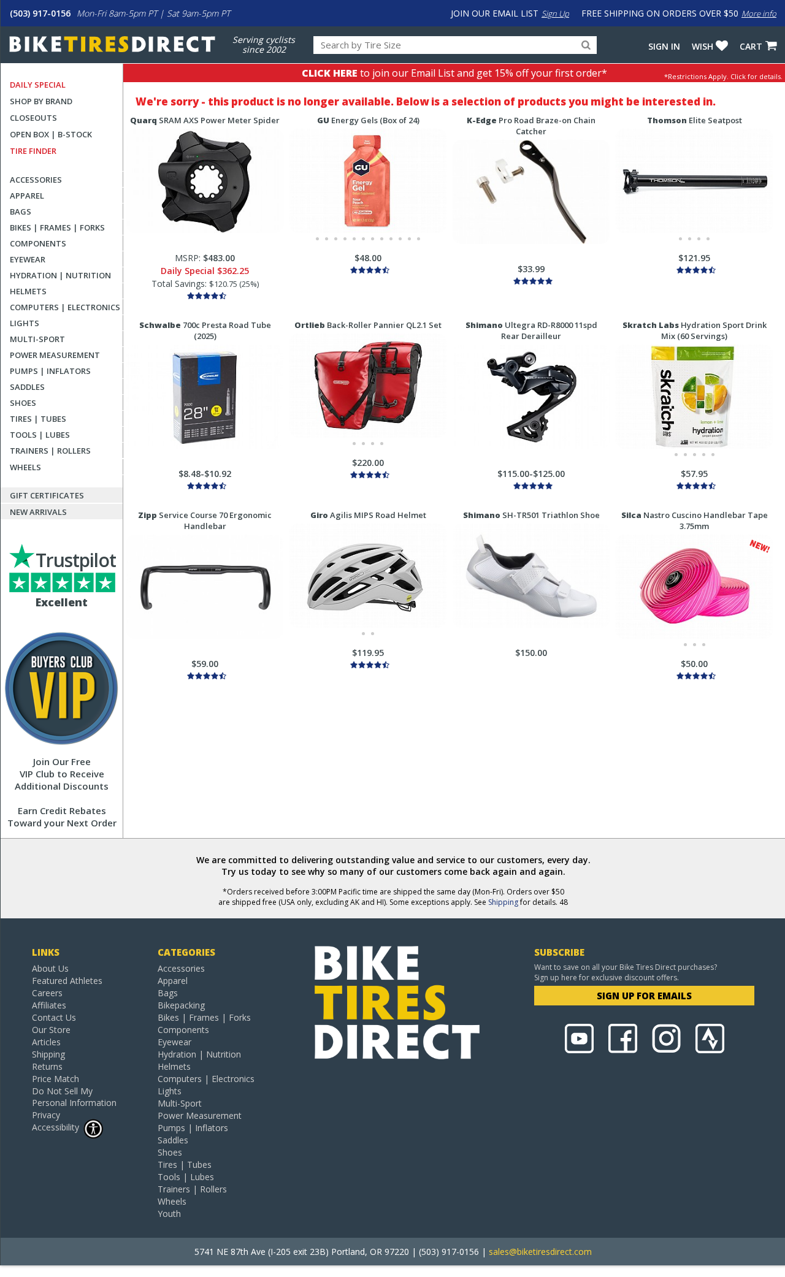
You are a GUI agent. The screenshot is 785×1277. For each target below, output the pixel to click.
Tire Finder (33, 150)
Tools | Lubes (40, 434)
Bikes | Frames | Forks (57, 227)
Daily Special (38, 84)
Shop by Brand (41, 101)
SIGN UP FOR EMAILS (644, 995)
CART (751, 46)
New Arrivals (38, 511)
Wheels (25, 467)
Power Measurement (55, 354)
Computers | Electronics (65, 307)
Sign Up (555, 13)
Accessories (36, 179)
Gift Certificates (47, 495)
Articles (46, 1042)
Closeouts (33, 117)
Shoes (23, 402)
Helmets (28, 291)
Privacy (46, 1115)
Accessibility (55, 1127)
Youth (169, 1213)
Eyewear (27, 259)
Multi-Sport (37, 339)
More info (758, 13)
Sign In (664, 46)
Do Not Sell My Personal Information (74, 1096)
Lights (24, 323)
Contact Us (54, 1017)
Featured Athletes (67, 980)
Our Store (51, 1029)
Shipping (503, 902)
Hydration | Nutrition (60, 275)
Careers (47, 993)
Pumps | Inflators (50, 370)
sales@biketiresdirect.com (540, 1251)
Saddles (27, 386)
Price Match (55, 1078)
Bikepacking (181, 1005)
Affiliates (49, 1005)
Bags (20, 211)
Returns (47, 1066)
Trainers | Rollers (50, 450)
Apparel (27, 195)
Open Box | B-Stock (51, 134)
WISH (702, 46)
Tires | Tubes (38, 418)
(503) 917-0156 (40, 13)
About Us (50, 968)
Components (38, 243)
